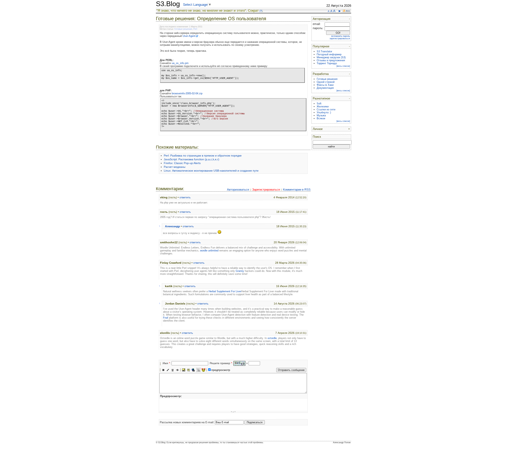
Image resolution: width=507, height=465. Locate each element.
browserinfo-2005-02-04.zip (187, 93)
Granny (240, 270)
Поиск (317, 136)
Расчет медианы (174, 166)
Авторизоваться (238, 189)
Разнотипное (321, 98)
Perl (195, 29)
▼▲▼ (233, 412)
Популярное (321, 46)
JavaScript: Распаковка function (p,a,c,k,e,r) (191, 159)
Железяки (323, 106)
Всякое (321, 118)
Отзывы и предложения (331, 60)
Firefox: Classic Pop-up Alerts (182, 163)
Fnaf (165, 317)
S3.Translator (324, 51)
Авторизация (321, 18)
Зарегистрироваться (266, 189)
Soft (319, 103)
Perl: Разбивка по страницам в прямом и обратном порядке (203, 155)
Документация (325, 87)
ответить (185, 197)
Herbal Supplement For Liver (225, 291)
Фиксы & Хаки (325, 84)
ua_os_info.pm (180, 63)
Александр (172, 226)
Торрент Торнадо (327, 63)
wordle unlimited (209, 250)
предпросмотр (220, 369)
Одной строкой (326, 81)
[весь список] (343, 66)
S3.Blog (168, 4)
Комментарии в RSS (297, 189)
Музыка (321, 115)
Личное (318, 129)
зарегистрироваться (340, 38)
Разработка (321, 73)
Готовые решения (183, 29)
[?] (261, 11)
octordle (272, 338)
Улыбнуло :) (324, 112)
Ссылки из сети (326, 109)
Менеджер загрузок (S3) (331, 57)
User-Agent (189, 35)
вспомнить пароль (340, 36)
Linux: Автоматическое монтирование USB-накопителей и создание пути (211, 170)
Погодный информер (329, 54)
